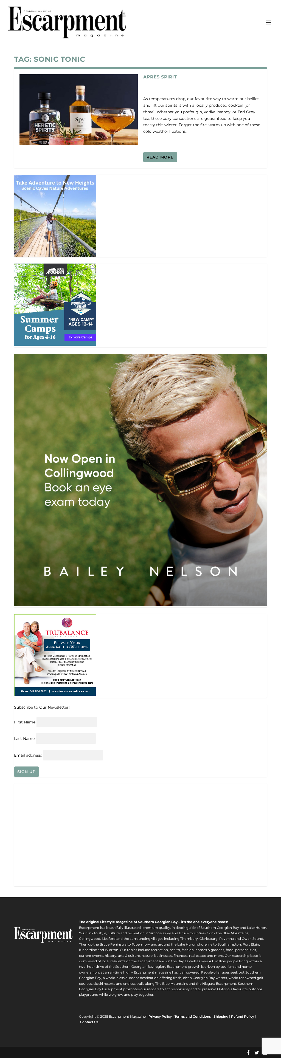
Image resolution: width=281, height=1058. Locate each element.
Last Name (24, 738)
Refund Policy (242, 1016)
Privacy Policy (160, 1016)
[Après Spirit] (78, 109)
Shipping (220, 1016)
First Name (24, 722)
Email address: (28, 755)
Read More (160, 157)
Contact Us (89, 1022)
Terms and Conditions (193, 1016)
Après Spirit (160, 77)
